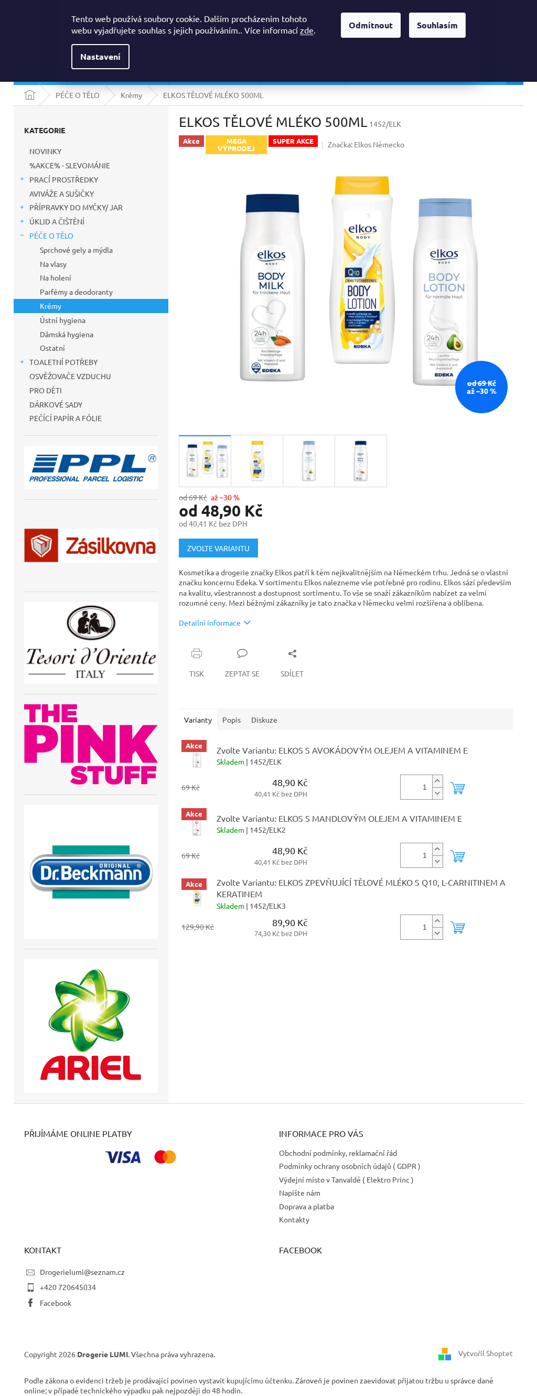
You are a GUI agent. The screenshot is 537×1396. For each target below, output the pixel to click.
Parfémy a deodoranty (76, 291)
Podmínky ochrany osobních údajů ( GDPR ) (350, 1166)
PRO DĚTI (45, 390)
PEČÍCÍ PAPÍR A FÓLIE (65, 418)
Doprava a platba (306, 1206)
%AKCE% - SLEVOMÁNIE (69, 165)
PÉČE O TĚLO (51, 235)
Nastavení (100, 56)
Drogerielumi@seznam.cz (82, 1271)
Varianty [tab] (198, 719)
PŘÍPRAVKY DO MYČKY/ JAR (76, 207)
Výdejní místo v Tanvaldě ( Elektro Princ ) (346, 1179)
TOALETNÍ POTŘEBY (63, 362)
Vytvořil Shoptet (485, 1353)
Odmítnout (371, 24)
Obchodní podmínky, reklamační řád (338, 1152)
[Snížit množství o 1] (437, 793)
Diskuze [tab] (264, 719)
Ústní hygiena (62, 320)
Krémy (50, 305)
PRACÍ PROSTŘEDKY (63, 179)
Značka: (366, 144)
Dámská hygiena (66, 334)
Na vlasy (53, 264)
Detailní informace (210, 622)
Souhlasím (437, 24)
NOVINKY (45, 151)
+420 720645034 (68, 1287)
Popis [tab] (231, 719)
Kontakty (294, 1219)
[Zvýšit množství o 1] (437, 781)
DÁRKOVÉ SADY (55, 404)
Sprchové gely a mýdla (76, 249)
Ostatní (52, 347)
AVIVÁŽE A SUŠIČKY (61, 193)
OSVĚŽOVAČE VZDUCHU (70, 376)
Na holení (55, 277)
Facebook (55, 1302)
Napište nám (299, 1192)
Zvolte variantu (218, 548)
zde (307, 30)
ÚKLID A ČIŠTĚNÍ (56, 221)
